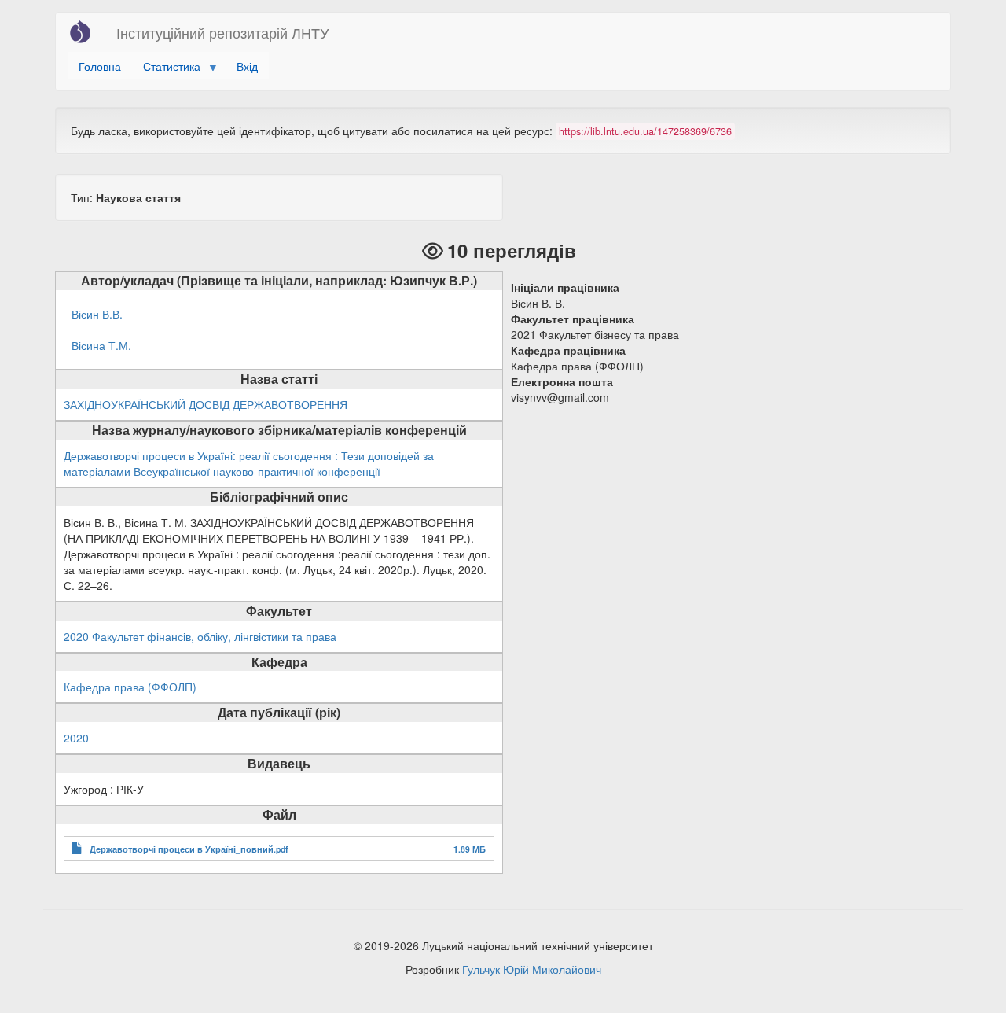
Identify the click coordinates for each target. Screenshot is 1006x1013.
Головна (100, 66)
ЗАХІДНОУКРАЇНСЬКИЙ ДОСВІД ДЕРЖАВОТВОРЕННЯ (205, 404)
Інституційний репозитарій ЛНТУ (222, 32)
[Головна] (86, 31)
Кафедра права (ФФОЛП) (130, 686)
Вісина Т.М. (101, 345)
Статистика (166, 68)
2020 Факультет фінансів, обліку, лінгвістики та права (200, 636)
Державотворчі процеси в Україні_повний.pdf (189, 849)
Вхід (247, 66)
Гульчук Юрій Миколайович (531, 969)
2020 (76, 738)
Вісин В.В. (97, 314)
